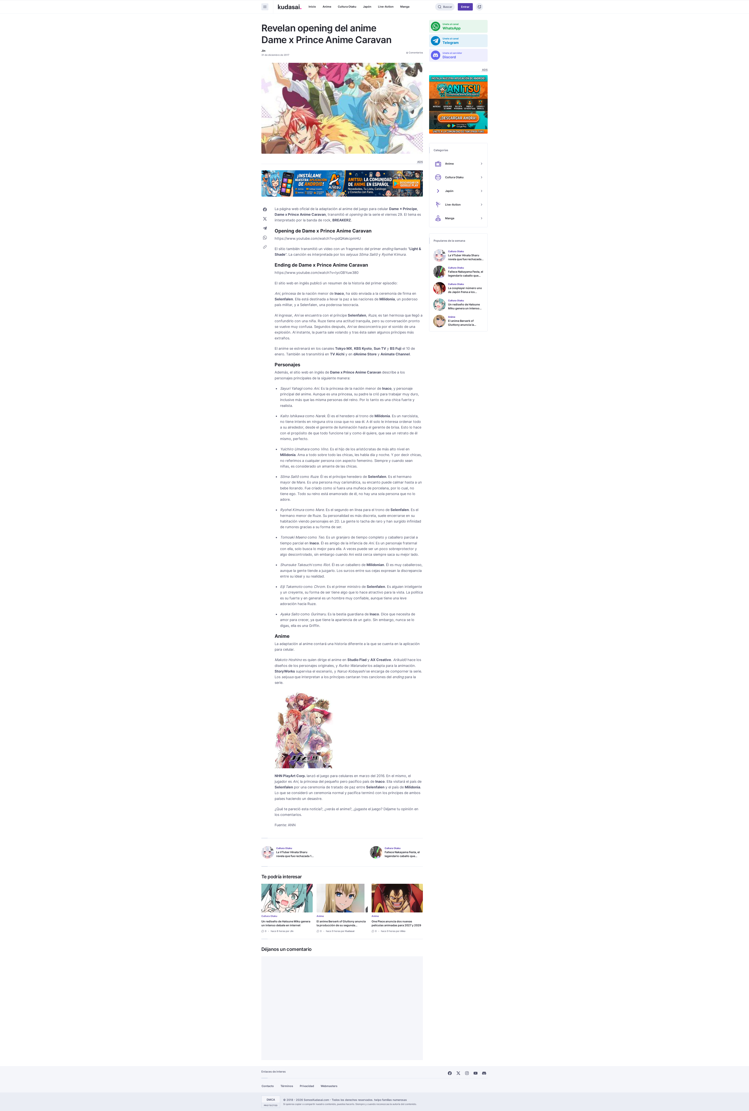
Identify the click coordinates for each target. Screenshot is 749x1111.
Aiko (402, 931)
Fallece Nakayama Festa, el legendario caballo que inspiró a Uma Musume (402, 856)
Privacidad (307, 1086)
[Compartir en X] (264, 218)
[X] (458, 1073)
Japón (367, 6)
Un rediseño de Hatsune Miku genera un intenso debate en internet (285, 923)
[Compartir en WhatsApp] (264, 237)
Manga (404, 6)
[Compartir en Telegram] (264, 228)
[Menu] (264, 6)
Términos (286, 1086)
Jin (263, 50)
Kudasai (349, 931)
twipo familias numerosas (390, 1099)
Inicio (312, 6)
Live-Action (386, 6)
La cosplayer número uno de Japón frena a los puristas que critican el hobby (465, 293)
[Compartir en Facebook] (264, 209)
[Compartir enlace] (264, 246)
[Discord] (484, 1073)
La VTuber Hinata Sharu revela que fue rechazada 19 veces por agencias (294, 856)
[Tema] (479, 7)
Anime (327, 6)
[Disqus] (342, 1008)
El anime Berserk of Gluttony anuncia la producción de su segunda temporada (341, 925)
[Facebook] (449, 1073)
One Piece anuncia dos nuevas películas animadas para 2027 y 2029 (396, 923)
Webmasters (329, 1086)
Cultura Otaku (347, 6)
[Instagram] (466, 1073)
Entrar (465, 6)
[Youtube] (475, 1073)
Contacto (268, 1086)
